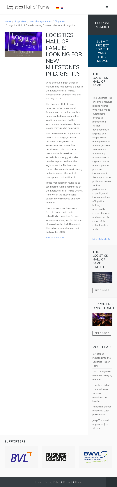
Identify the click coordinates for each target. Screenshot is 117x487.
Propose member (55, 237)
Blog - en (60, 21)
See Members (101, 238)
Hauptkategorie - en (40, 21)
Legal (38, 481)
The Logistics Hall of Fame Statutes (100, 259)
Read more (101, 290)
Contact (67, 481)
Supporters (20, 21)
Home (8, 21)
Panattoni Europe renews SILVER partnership (102, 410)
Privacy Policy (52, 481)
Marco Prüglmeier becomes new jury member (102, 375)
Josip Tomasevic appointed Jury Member (101, 424)
